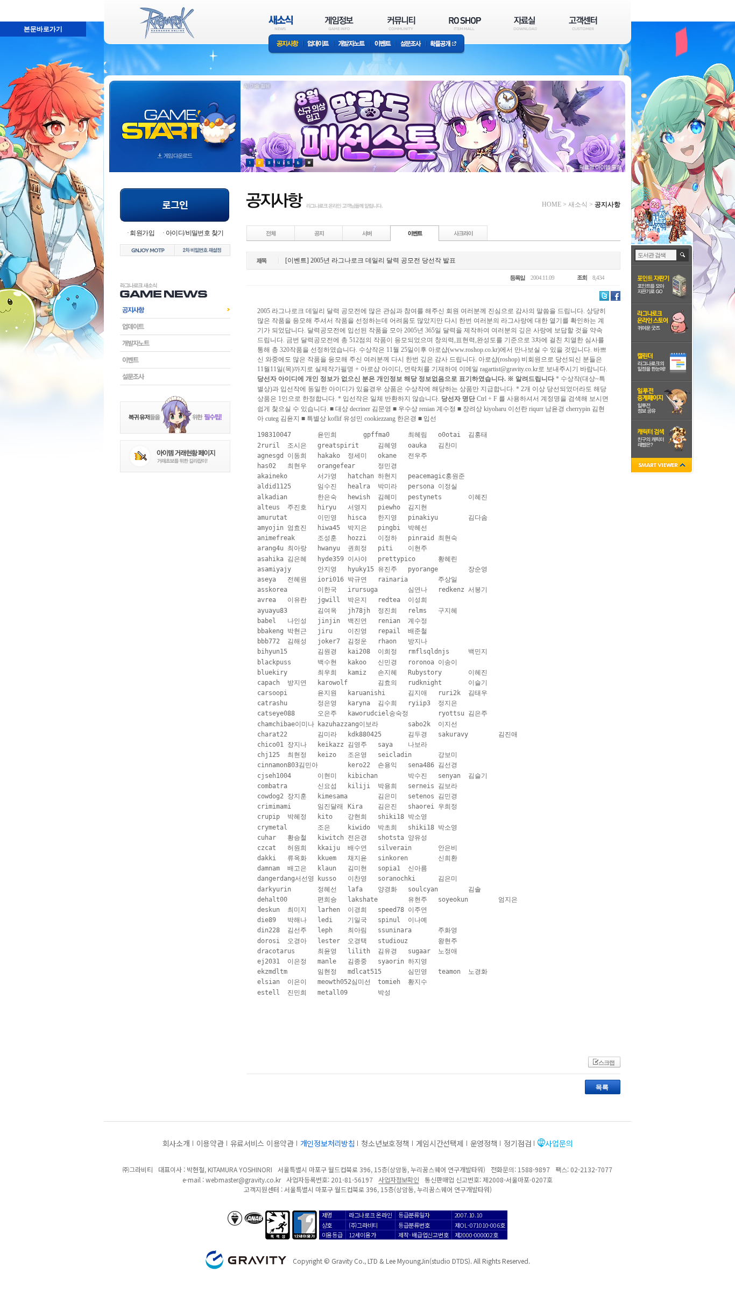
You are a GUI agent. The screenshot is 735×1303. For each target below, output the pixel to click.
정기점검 (517, 1143)
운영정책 (484, 1143)
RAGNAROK (166, 23)
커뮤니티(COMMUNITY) (401, 23)
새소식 (578, 204)
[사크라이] (463, 232)
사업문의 (559, 1143)
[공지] (319, 232)
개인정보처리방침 (327, 1143)
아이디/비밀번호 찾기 (194, 233)
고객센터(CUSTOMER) (583, 23)
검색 (683, 255)
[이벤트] (415, 232)
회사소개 (176, 1143)
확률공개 (445, 44)
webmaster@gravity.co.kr (243, 1179)
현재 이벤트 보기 (309, 163)
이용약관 (210, 1143)
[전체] (271, 232)
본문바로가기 (19, 5)
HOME (551, 204)
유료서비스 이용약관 (262, 1143)
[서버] (367, 232)
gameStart (175, 116)
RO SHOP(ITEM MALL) (465, 23)
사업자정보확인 (398, 1179)
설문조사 (410, 44)
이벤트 (382, 44)
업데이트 (318, 44)
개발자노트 (352, 44)
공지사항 (285, 44)
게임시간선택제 (440, 1143)
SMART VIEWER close (662, 466)
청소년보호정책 (385, 1143)
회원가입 (142, 233)
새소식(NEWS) (280, 23)
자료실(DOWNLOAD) (524, 23)
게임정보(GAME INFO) (339, 23)
